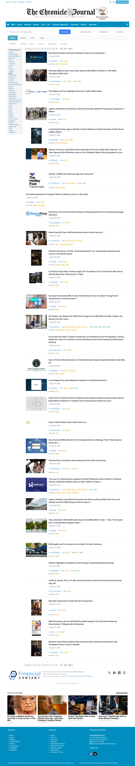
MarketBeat (54, 388)
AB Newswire (54, 140)
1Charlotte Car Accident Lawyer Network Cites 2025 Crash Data (77, 460)
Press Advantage (55, 99)
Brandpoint (31, 202)
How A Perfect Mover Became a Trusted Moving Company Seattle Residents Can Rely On (87, 361)
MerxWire (53, 119)
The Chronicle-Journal (24, 763)
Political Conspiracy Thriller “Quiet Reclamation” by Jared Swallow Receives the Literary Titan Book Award (84, 252)
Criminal (11, 71)
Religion (11, 123)
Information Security (15, 100)
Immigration (12, 98)
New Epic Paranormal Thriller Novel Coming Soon (71, 601)
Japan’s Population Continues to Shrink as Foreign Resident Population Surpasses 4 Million (86, 110)
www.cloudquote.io (78, 672)
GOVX (77, 570)
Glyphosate (12, 94)
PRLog (52, 632)
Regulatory (12, 121)
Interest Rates (13, 104)
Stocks (23, 38)
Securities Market (14, 124)
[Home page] (67, 13)
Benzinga (53, 306)
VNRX (84, 183)
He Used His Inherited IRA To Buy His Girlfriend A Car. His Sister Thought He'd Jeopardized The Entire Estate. (83, 297)
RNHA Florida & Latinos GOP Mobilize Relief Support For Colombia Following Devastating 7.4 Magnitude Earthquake (83, 622)
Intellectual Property (15, 102)
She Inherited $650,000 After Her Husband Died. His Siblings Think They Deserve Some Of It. (85, 441)
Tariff (10, 128)
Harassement (13, 96)
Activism (11, 52)
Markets (13, 38)
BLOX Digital (114, 763)
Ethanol (11, 86)
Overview (23, 44)
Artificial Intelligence (15, 56)
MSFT (108, 327)
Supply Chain (12, 126)
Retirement (79, 240)
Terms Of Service (86, 676)
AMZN (95, 327)
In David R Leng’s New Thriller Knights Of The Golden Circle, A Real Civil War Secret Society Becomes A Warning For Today (86, 272)
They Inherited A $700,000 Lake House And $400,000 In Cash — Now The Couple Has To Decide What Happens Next (85, 521)
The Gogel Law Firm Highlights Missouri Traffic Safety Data (75, 91)
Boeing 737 (12, 58)
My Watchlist (103, 32)
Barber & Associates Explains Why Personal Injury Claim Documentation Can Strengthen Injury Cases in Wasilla (83, 643)
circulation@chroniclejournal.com (105, 744)
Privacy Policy (73, 676)
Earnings (73, 183)
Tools (42, 38)
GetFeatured (54, 652)
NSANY (81, 552)
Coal (10, 67)
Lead (10, 109)
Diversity (11, 79)
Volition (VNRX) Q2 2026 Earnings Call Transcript (72, 174)
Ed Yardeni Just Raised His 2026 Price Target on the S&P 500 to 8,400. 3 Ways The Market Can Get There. (86, 317)
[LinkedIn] (119, 675)
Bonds (66, 140)
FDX (79, 81)
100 (65, 49)
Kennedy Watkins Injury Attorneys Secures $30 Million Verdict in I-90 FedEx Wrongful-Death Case (83, 72)
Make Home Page (122, 2)
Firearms (11, 90)
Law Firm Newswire (56, 81)
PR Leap (53, 610)
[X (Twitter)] (109, 675)
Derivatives (12, 77)
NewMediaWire (55, 570)
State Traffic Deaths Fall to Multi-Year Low (67, 422)
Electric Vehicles (13, 83)
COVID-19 (11, 69)
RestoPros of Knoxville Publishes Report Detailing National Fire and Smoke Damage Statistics (86, 213)
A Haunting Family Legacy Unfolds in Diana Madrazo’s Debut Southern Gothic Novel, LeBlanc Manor (86, 130)
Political (11, 117)
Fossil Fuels (12, 92)
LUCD (76, 388)
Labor (10, 105)
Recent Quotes (86, 32)
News (32, 44)
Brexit (10, 60)
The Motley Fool (55, 183)
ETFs (32, 38)
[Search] (127, 24)
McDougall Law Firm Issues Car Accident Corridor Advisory (75, 544)
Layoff (10, 107)
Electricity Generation (15, 85)
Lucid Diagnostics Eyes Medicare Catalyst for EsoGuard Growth (78, 380)
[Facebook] (114, 675)
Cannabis (11, 62)
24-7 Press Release (56, 350)
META (104, 327)
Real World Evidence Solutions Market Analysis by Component (78, 53)
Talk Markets (54, 61)
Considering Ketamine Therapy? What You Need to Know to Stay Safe (57, 194)
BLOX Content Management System (97, 763)
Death (10, 73)
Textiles (11, 130)
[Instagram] (124, 675)
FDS (100, 327)
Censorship (12, 64)
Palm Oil (11, 113)
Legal (10, 111)
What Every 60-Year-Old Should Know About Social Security (77, 232)
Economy (11, 81)
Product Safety (13, 119)
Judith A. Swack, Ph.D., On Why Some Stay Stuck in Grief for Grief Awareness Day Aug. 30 (85, 581)
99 (61, 49)
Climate (11, 66)
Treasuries (63, 44)
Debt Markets (13, 75)
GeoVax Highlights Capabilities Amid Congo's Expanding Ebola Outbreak (81, 563)
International (52, 44)
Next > (70, 49)
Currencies (41, 44)
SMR (95, 489)
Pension (11, 115)
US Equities (12, 132)
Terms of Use (60, 763)
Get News (53, 261)
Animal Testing (13, 54)
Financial (11, 88)
